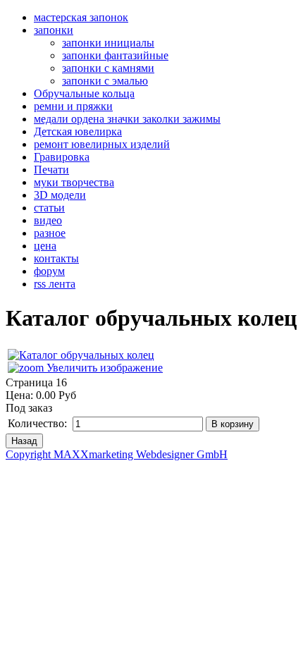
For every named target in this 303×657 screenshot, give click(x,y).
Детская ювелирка (78, 131)
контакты (56, 258)
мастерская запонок (81, 17)
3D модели (60, 195)
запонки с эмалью (105, 81)
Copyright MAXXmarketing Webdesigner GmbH (117, 454)
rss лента (54, 284)
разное (50, 233)
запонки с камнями (108, 68)
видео (48, 220)
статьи (49, 208)
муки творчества (74, 182)
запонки (53, 30)
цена (45, 246)
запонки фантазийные (115, 55)
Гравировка (61, 157)
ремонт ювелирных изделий (102, 144)
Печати (51, 170)
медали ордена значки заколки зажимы (127, 119)
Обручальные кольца (84, 93)
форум (49, 271)
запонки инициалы (108, 43)
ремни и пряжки (73, 106)
